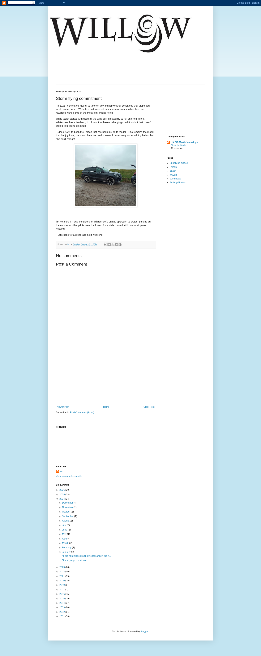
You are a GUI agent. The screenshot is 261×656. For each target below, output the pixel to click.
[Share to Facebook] (116, 244)
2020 (62, 580)
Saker (173, 171)
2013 (62, 607)
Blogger (144, 631)
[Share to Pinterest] (120, 244)
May (64, 534)
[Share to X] (113, 244)
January (66, 552)
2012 (62, 612)
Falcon (173, 167)
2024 (62, 499)
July (64, 525)
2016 (62, 594)
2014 (62, 603)
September (68, 516)
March (65, 543)
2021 (62, 576)
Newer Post (63, 407)
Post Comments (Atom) (82, 412)
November (68, 507)
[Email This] (106, 244)
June (65, 529)
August (66, 520)
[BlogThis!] (109, 244)
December (68, 502)
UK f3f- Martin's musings (184, 142)
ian (61, 471)
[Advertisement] (105, 377)
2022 (62, 571)
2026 (62, 490)
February (67, 547)
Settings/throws (178, 182)
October (66, 511)
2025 (62, 494)
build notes (175, 178)
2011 (62, 616)
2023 (62, 567)
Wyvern (174, 175)
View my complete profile (69, 476)
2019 (62, 585)
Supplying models (179, 163)
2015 (62, 598)
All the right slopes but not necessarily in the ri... (86, 556)
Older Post (148, 407)
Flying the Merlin (178, 145)
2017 (62, 589)
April (64, 538)
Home (106, 407)
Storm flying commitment (74, 560)
